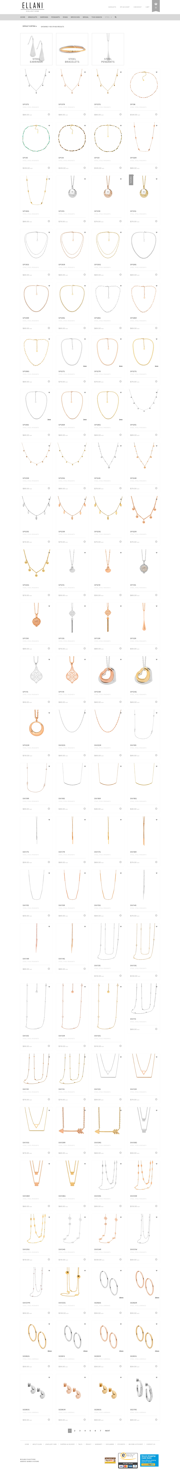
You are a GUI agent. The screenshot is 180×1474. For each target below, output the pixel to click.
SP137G (97, 104)
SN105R (133, 1196)
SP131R (97, 211)
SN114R (26, 959)
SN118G (133, 798)
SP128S (97, 318)
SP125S (133, 425)
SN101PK (26, 1303)
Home (22, 17)
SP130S (26, 264)
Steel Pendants (33, 107)
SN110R (133, 1089)
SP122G (26, 585)
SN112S (26, 1036)
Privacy (88, 1444)
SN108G (62, 1196)
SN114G (62, 959)
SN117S (26, 852)
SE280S (26, 1409)
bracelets (32, 17)
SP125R (26, 478)
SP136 (132, 104)
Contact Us (150, 1444)
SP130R (62, 264)
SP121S (61, 585)
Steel (25, 107)
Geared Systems (33, 1461)
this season (97, 17)
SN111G (62, 1089)
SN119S (133, 745)
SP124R (133, 478)
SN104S (62, 1249)
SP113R (97, 638)
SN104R (97, 1249)
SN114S (133, 905)
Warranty (98, 1444)
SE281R (97, 1356)
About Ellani (37, 1444)
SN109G (97, 1142)
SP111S (25, 692)
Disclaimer (110, 1444)
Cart (147, 7)
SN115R (62, 905)
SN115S (26, 905)
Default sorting (29, 26)
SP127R (97, 371)
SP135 (25, 158)
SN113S (97, 965)
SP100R (26, 745)
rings (65, 17)
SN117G (97, 852)
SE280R (62, 1409)
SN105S (97, 1196)
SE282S (97, 1303)
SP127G (133, 371)
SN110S (97, 1089)
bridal (86, 17)
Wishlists (112, 7)
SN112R (62, 1036)
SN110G (26, 1142)
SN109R (62, 1142)
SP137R (62, 104)
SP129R (26, 318)
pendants (55, 17)
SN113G (133, 965)
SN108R (26, 1196)
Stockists (121, 1444)
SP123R (62, 531)
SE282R (133, 1303)
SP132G (26, 211)
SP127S (62, 371)
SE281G (133, 1356)
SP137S (26, 104)
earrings (44, 17)
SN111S (133, 1019)
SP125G (62, 478)
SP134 (61, 158)
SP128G (26, 371)
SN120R (97, 745)
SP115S (133, 585)
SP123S (26, 531)
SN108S (133, 1142)
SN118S (62, 798)
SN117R (62, 852)
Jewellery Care (51, 1444)
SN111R (26, 1089)
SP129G (62, 318)
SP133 (96, 158)
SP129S (133, 264)
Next (107, 1430)
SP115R (26, 638)
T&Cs (80, 1444)
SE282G (26, 1356)
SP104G (133, 692)
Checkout (138, 7)
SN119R (26, 798)
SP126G (97, 425)
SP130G (97, 264)
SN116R (133, 852)
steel (107, 17)
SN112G (97, 1036)
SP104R (97, 692)
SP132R (133, 158)
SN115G (97, 905)
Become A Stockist (136, 1444)
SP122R (133, 531)
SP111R (61, 692)
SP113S (61, 638)
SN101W (133, 1249)
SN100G (62, 1303)
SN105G (26, 1249)
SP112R (133, 638)
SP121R (97, 585)
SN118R (97, 798)
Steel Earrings (104, 1305)
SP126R (62, 425)
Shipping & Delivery (67, 1444)
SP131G (133, 211)
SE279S (133, 1409)
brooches (75, 17)
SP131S (61, 211)
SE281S (62, 1356)
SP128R (133, 318)
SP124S (97, 478)
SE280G (97, 1409)
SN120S (62, 745)
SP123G (97, 531)
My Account (125, 7)
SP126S (26, 425)
